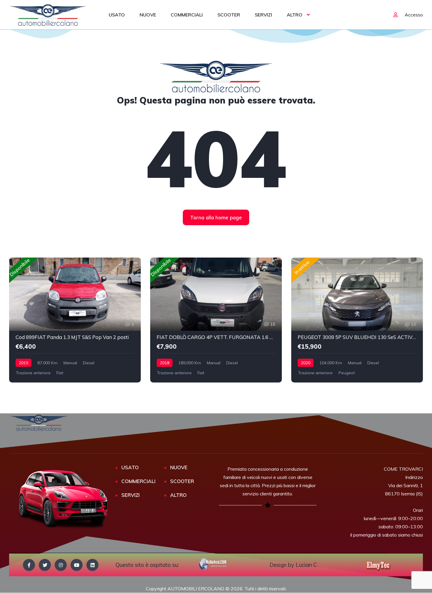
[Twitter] (45, 565)
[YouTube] (77, 565)
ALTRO (294, 15)
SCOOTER (228, 15)
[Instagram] (61, 565)
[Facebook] (29, 565)
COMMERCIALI (187, 15)
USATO (117, 15)
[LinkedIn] (92, 565)
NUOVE (148, 15)
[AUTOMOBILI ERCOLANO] (48, 15)
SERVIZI (263, 15)
